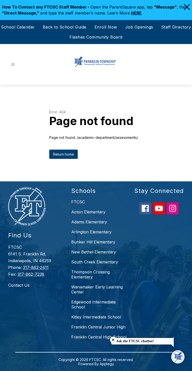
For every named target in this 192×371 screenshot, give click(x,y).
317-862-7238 (31, 274)
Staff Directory (176, 27)
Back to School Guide (64, 27)
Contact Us (19, 285)
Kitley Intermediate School (96, 316)
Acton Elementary (88, 211)
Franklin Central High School (98, 336)
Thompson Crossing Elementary (90, 274)
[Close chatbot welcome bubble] (113, 340)
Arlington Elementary (91, 231)
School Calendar (18, 27)
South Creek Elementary (94, 261)
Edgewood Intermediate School (93, 304)
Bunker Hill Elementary (93, 241)
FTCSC (78, 201)
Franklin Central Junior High (98, 326)
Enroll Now (105, 27)
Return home (63, 154)
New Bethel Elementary (93, 251)
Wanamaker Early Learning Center (97, 289)
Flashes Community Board (96, 37)
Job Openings (139, 27)
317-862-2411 (35, 267)
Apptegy (107, 364)
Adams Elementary (89, 221)
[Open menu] (13, 65)
